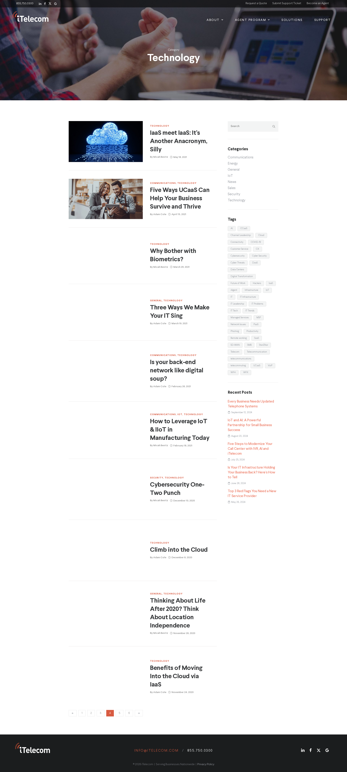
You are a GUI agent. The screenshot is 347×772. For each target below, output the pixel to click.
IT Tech (234, 311)
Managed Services (240, 317)
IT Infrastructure (248, 297)
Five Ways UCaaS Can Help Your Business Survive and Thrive (179, 198)
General (156, 300)
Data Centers (237, 269)
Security (156, 478)
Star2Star (263, 345)
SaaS (256, 338)
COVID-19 (256, 242)
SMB (249, 345)
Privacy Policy (205, 764)
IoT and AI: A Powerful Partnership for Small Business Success (250, 425)
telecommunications (241, 359)
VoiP (270, 365)
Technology (159, 126)
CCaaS (243, 228)
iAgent (234, 290)
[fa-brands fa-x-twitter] (50, 3)
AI (232, 228)
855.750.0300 (24, 3)
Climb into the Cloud (179, 550)
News (232, 182)
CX (257, 249)
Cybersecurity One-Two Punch (177, 489)
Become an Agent (318, 3)
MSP (258, 317)
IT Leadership (237, 304)
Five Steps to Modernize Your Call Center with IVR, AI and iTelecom (250, 448)
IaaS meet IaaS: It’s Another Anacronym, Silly (178, 141)
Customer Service (239, 249)
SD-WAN (235, 345)
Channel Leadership (241, 235)
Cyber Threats (238, 263)
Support (322, 20)
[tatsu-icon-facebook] (45, 3)
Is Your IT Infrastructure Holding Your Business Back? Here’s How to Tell (251, 472)
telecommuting (238, 365)
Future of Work (238, 283)
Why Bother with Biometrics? (173, 255)
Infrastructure (251, 290)
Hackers (257, 283)
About (213, 20)
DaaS (255, 263)
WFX (245, 372)
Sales (231, 188)
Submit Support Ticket (286, 3)
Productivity (252, 331)
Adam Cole (159, 214)
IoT (179, 414)
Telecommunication (257, 352)
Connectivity (237, 242)
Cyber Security (259, 256)
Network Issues (238, 324)
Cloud (261, 235)
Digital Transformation (242, 276)
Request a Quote (256, 3)
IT (231, 297)
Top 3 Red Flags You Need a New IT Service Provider (252, 493)
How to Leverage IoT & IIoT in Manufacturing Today (179, 429)
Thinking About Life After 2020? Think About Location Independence (177, 613)
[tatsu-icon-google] (55, 3)
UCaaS (256, 365)
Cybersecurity (238, 256)
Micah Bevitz (160, 157)
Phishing (235, 331)
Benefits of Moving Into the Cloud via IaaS (176, 676)
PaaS (256, 324)
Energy (233, 163)
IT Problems (257, 304)
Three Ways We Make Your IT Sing (179, 312)
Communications (163, 183)
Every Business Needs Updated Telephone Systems (251, 404)
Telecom (235, 352)
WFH (233, 372)
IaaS (271, 283)
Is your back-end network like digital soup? (176, 370)
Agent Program (250, 20)
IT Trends (249, 311)
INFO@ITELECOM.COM (157, 750)
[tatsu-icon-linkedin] (40, 3)
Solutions (292, 20)
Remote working (239, 338)
